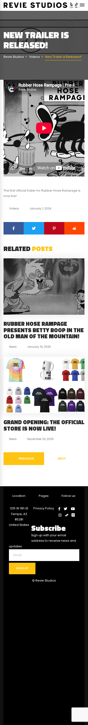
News (13, 347)
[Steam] (68, 515)
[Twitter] (34, 228)
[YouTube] (74, 509)
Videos (14, 208)
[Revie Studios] (42, 5)
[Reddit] (74, 228)
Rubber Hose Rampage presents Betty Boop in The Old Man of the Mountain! (44, 329)
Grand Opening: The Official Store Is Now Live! (44, 425)
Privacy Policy (43, 508)
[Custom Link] (75, 515)
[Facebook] (14, 228)
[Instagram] (61, 515)
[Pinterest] (54, 228)
